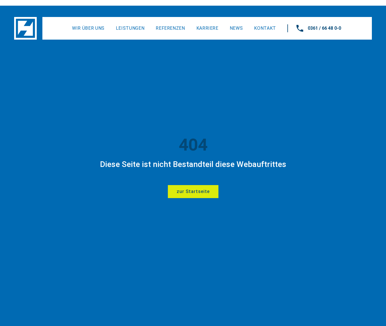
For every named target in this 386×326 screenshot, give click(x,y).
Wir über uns (88, 28)
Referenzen (170, 28)
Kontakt (265, 28)
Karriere (207, 28)
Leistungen (130, 28)
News (236, 28)
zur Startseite (193, 191)
